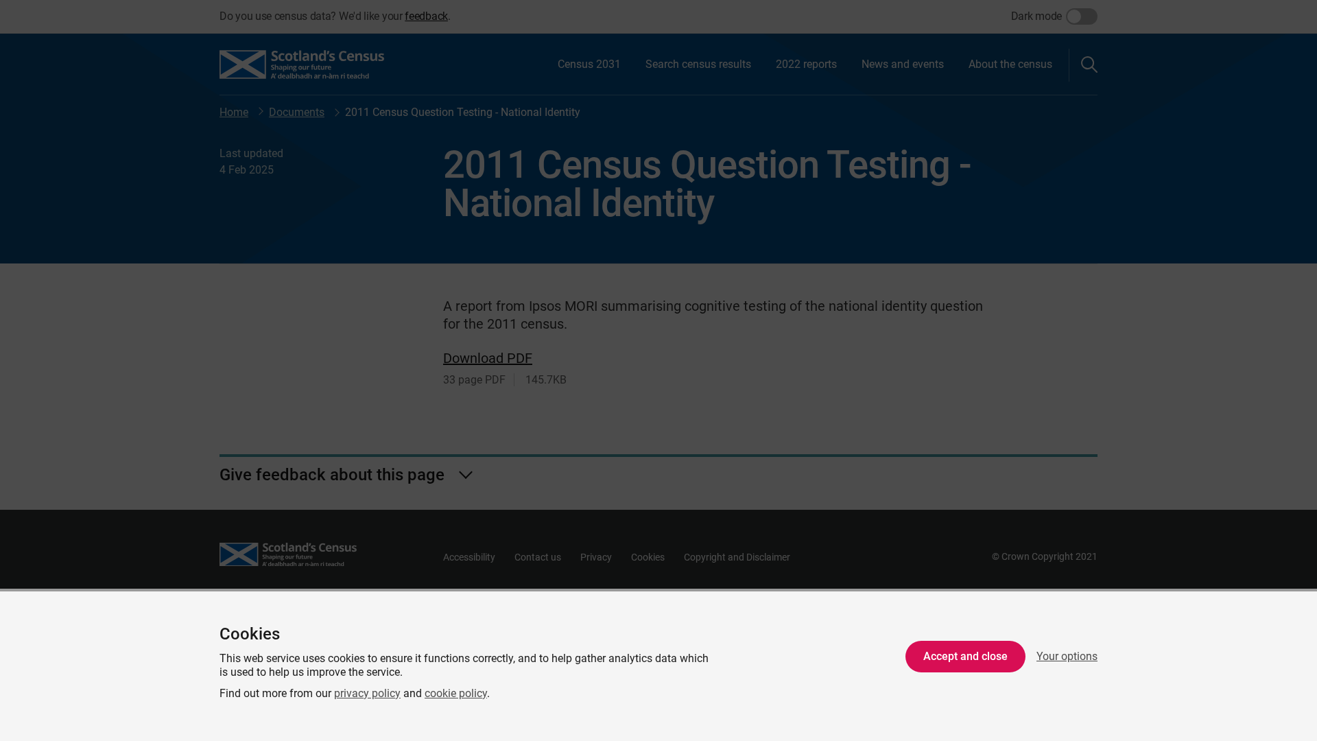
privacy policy (367, 693)
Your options (1067, 656)
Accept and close (965, 656)
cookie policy (456, 693)
